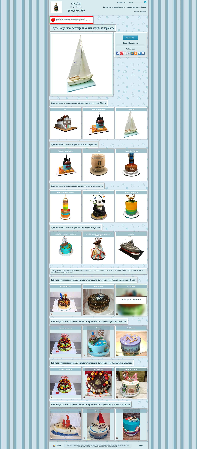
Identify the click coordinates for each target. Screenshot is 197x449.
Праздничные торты (133, 7)
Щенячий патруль (131, 369)
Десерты (143, 7)
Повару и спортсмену (98, 109)
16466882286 (119, 270)
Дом (65, 109)
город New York (76, 7)
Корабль (131, 234)
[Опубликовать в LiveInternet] (125, 53)
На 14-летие (98, 369)
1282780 (58, 445)
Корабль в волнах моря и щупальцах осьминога (98, 234)
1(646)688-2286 (76, 10)
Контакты (143, 11)
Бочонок (98, 151)
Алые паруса (65, 411)
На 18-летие (131, 328)
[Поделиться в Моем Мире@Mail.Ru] (132, 53)
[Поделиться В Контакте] (143, 53)
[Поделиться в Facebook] (117, 53)
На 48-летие (131, 286)
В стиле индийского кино (65, 192)
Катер (131, 411)
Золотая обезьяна (131, 192)
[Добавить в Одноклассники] (135, 53)
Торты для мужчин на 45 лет (92, 103)
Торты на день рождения (90, 186)
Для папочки (98, 286)
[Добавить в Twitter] (139, 53)
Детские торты (108, 7)
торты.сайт (81, 446)
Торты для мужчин (87, 144)
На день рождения (65, 328)
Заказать (130, 38)
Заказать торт (122, 2)
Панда (98, 192)
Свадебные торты (119, 7)
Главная (136, 11)
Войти (141, 445)
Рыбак (98, 328)
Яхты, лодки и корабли (89, 227)
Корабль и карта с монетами (66, 234)
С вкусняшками (65, 286)
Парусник (131, 109)
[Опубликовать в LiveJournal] (128, 53)
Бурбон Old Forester (131, 151)
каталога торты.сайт (85, 270)
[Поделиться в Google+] (121, 53)
